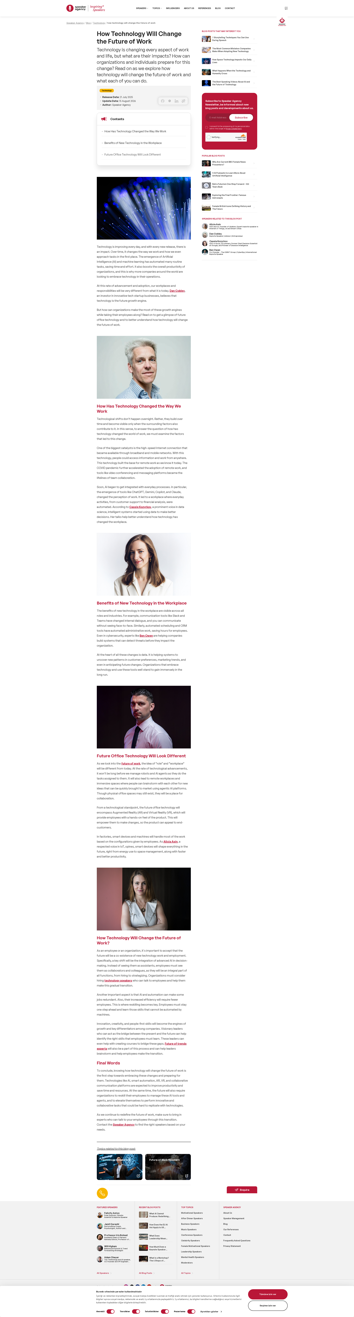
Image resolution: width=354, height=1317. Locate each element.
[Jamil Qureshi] (100, 1228)
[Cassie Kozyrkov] (205, 245)
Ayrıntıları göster (209, 1311)
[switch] (136, 1311)
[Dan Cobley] (205, 237)
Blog (88, 23)
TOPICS (156, 8)
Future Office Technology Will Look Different (132, 154)
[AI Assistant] (282, 22)
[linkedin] (176, 101)
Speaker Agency (75, 23)
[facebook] (162, 101)
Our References (231, 1229)
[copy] (183, 101)
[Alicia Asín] (205, 229)
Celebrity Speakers (190, 1240)
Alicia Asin (170, 841)
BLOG (218, 8)
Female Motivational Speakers (195, 1246)
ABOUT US (189, 8)
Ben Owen (146, 635)
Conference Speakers (191, 1235)
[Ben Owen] (205, 254)
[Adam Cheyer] (100, 1262)
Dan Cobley (177, 290)
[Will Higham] (100, 1251)
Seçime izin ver (268, 1305)
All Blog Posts (145, 1273)
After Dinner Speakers (192, 1218)
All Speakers (103, 1273)
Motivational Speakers (192, 1213)
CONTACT (230, 8)
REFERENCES (204, 8)
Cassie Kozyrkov (140, 507)
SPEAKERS (141, 8)
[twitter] (169, 101)
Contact (227, 1235)
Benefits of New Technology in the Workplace (133, 143)
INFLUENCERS (173, 8)
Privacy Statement (234, 128)
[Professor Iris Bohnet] (100, 1239)
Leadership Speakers (191, 1251)
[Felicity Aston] (100, 1217)
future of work (130, 763)
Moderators (187, 1263)
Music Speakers (188, 1229)
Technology (99, 23)
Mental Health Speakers (192, 1257)
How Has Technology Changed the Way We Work (135, 131)
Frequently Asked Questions (236, 1240)
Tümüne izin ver (267, 1294)
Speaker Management (233, 1218)
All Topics (186, 1273)
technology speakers (118, 980)
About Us (227, 1213)
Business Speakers (190, 1224)
